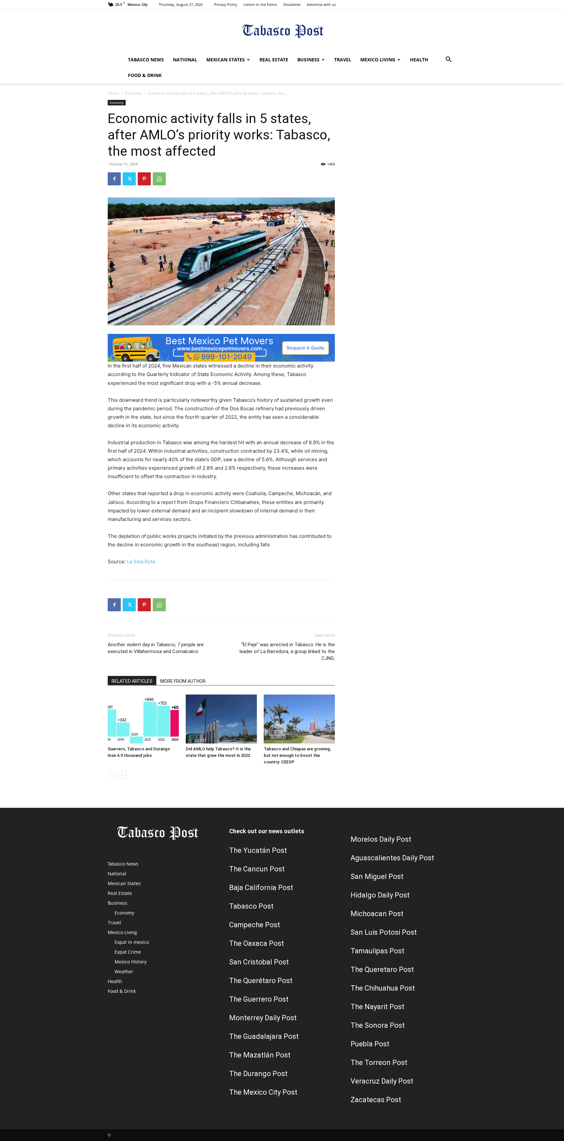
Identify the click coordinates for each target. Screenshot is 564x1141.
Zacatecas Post (376, 1100)
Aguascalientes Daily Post (392, 858)
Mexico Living (377, 59)
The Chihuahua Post (383, 988)
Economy (133, 93)
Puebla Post (370, 1044)
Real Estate (273, 59)
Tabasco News (146, 59)
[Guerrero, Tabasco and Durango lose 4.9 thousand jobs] (143, 719)
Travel (342, 59)
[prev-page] (112, 775)
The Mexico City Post (263, 1092)
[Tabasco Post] (282, 31)
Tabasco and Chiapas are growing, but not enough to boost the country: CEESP (297, 755)
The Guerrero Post (259, 999)
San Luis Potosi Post (384, 932)
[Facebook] (114, 178)
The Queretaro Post (382, 969)
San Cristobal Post (259, 962)
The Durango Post (258, 1074)
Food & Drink (145, 75)
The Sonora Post (378, 1025)
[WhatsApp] (159, 178)
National (185, 59)
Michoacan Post (377, 914)
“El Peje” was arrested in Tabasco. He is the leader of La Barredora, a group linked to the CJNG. (287, 651)
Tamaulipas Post (377, 951)
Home (113, 93)
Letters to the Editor (260, 4)
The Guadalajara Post (264, 1036)
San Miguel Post (377, 876)
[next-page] (122, 775)
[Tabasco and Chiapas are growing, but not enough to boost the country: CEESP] (299, 719)
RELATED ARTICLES (132, 681)
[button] (448, 60)
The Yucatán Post (258, 850)
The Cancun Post (257, 869)
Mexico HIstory (131, 962)
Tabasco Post (251, 906)
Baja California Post (261, 887)
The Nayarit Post (377, 1007)
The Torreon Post (379, 1062)
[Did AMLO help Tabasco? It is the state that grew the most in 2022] (221, 719)
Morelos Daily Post (381, 839)
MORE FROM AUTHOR (183, 681)
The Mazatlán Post (259, 1055)
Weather (124, 971)
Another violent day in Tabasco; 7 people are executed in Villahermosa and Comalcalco (156, 648)
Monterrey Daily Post (263, 1018)
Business (308, 59)
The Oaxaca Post (256, 943)
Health (419, 59)
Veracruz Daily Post (382, 1081)
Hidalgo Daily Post (380, 895)
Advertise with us (321, 4)
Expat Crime (128, 952)
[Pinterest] (144, 178)
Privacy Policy (225, 4)
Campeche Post (254, 925)
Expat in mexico (132, 942)
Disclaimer (292, 4)
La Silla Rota (141, 561)
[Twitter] (129, 178)
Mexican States (225, 59)
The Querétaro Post (260, 981)
